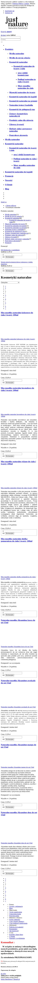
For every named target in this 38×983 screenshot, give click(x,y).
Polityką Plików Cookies (21, 3)
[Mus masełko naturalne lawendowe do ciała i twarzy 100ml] (17, 412)
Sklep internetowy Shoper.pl (10, 979)
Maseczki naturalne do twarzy (15, 224)
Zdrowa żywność (11, 237)
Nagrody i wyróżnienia (17, 938)
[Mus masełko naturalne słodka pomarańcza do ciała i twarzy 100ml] (16, 575)
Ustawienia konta (15, 914)
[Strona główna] (17, 30)
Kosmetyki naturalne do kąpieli (15, 226)
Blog (11, 908)
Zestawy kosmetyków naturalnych (16, 233)
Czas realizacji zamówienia (18, 923)
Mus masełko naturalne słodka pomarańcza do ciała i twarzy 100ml (16, 540)
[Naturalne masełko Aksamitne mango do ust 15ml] (17, 765)
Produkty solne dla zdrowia (14, 235)
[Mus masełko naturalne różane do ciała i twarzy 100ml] (17, 486)
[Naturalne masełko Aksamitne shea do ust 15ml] (17, 841)
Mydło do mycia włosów (13, 216)
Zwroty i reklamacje (16, 906)
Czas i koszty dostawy (16, 921)
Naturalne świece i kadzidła (14, 229)
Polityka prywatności (16, 927)
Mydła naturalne (10, 214)
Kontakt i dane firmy (16, 934)
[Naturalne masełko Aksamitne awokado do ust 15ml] (17, 705)
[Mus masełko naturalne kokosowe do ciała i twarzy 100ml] (17, 337)
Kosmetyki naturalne (12, 218)
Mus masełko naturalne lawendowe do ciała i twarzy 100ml (17, 389)
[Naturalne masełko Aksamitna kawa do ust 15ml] (17, 645)
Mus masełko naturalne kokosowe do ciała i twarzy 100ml (17, 314)
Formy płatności (14, 919)
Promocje (8, 243)
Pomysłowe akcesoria (12, 241)
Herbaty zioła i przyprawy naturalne (17, 239)
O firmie (12, 936)
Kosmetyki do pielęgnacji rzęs (15, 231)
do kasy (3, 35)
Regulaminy (13, 929)
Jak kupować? (14, 931)
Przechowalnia (14, 916)
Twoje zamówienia (15, 912)
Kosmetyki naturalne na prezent (15, 228)
